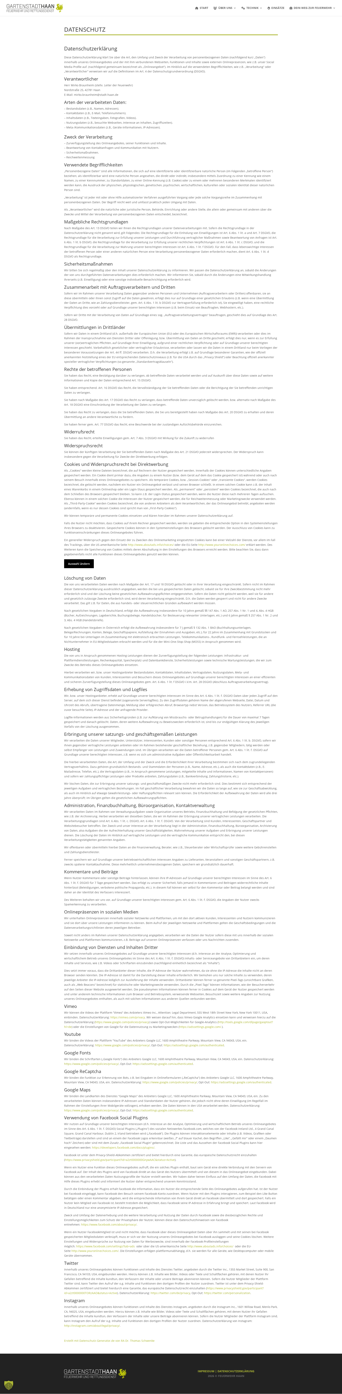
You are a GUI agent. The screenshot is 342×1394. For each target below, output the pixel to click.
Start (204, 8)
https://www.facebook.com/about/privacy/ (109, 1224)
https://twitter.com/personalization (227, 1293)
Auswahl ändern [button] (79, 564)
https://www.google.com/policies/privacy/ (122, 1045)
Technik (252, 8)
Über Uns (225, 8)
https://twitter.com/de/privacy (170, 1293)
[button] (8, 1385)
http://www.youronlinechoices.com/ (221, 545)
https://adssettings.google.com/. (200, 1027)
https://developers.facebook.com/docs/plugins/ (123, 1147)
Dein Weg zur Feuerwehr (313, 8)
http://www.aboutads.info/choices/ (151, 545)
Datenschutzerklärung (236, 1371)
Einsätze (277, 8)
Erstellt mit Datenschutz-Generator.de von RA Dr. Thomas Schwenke (109, 1341)
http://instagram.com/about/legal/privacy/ (92, 1326)
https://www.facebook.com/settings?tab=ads (105, 1246)
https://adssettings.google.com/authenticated (194, 1045)
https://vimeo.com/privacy (127, 1017)
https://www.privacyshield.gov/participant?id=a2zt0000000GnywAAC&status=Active (120, 1160)
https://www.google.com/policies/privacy (122, 1022)
